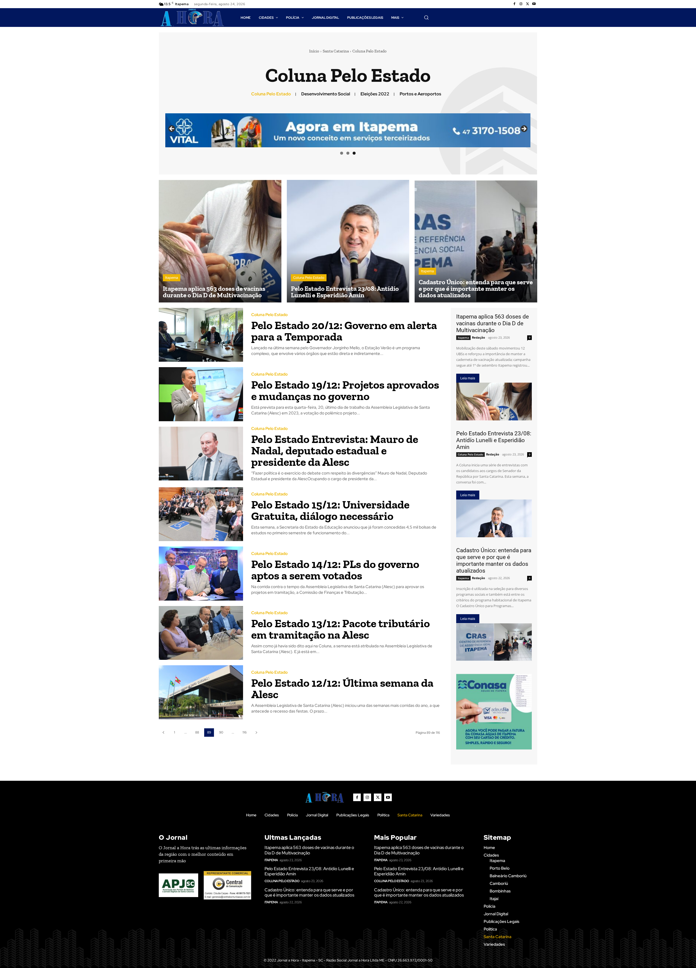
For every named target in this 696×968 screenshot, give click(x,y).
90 (221, 732)
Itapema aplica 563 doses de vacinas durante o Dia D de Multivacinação (492, 323)
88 (197, 732)
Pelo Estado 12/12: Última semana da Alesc (342, 688)
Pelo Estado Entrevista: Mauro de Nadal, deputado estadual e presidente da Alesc (334, 450)
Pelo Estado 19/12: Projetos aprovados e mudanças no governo (345, 390)
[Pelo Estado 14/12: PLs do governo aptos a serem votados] (201, 574)
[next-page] (256, 732)
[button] (426, 17)
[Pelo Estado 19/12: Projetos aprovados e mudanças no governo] (201, 394)
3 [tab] (354, 153)
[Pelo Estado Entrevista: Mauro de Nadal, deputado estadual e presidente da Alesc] (201, 454)
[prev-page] (163, 732)
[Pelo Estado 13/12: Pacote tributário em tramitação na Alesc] (201, 633)
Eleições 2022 (375, 93)
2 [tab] (347, 153)
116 (245, 732)
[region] (347, 130)
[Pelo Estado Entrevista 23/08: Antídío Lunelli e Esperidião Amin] (348, 241)
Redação (478, 337)
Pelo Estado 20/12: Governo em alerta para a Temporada (344, 331)
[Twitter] (527, 4)
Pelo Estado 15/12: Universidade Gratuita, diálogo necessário (330, 510)
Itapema (171, 277)
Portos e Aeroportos (420, 93)
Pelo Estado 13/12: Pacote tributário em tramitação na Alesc (340, 629)
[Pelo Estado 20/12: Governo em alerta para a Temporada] (201, 335)
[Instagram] (521, 4)
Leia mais (467, 378)
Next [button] (524, 129)
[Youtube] (534, 4)
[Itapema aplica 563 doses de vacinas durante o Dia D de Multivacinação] (220, 241)
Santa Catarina (336, 51)
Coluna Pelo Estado (271, 93)
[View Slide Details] (494, 712)
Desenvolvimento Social (325, 93)
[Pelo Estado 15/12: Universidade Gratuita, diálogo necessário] (201, 514)
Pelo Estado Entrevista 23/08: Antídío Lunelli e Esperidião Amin (493, 440)
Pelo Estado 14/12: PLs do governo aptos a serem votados (335, 569)
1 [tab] (341, 153)
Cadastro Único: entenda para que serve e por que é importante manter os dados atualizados (493, 560)
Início (314, 51)
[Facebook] (514, 4)
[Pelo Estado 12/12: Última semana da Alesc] (201, 692)
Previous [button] (172, 129)
